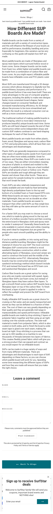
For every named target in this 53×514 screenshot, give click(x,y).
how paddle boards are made (32, 21)
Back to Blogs (28, 464)
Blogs (29, 17)
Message (7, 409)
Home (22, 17)
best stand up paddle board (11, 21)
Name (5, 385)
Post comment (26, 436)
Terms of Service (28, 445)
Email (5, 397)
